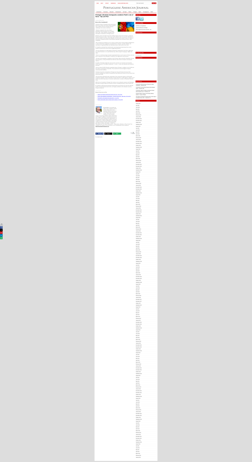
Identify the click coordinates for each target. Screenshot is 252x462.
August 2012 (138, 421)
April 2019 (138, 270)
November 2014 (139, 369)
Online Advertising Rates (123, 3)
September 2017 (139, 305)
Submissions (113, 3)
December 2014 (139, 367)
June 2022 (138, 198)
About (102, 3)
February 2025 (138, 137)
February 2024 (138, 160)
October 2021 (138, 213)
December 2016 (139, 322)
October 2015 (138, 348)
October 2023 (138, 168)
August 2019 (138, 263)
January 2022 (138, 208)
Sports (140, 11)
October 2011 (138, 440)
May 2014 (137, 381)
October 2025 (138, 122)
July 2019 (137, 265)
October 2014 (138, 371)
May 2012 (137, 426)
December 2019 (139, 255)
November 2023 (139, 166)
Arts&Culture (98, 11)
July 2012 (137, 423)
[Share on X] (1, 230)
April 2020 (138, 248)
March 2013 (138, 407)
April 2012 (138, 428)
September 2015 (139, 350)
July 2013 (137, 400)
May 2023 (137, 177)
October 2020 (138, 236)
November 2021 (139, 211)
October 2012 (138, 417)
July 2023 (137, 173)
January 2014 (138, 388)
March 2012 (138, 430)
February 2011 (138, 455)
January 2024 (138, 162)
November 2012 (139, 415)
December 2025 (139, 118)
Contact (107, 3)
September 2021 (139, 215)
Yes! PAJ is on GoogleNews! (141, 25)
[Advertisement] (146, 42)
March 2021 (138, 227)
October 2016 (138, 326)
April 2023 (138, 179)
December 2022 (139, 187)
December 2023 (139, 164)
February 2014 (138, 386)
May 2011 (137, 449)
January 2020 (138, 253)
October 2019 (138, 259)
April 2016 (138, 337)
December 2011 (139, 436)
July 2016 (137, 331)
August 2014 (138, 375)
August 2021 (138, 217)
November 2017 (139, 301)
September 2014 (139, 373)
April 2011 (137, 451)
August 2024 (138, 149)
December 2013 (139, 390)
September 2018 (139, 282)
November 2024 (139, 143)
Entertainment (118, 11)
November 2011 (139, 438)
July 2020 (137, 242)
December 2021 (139, 210)
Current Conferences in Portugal (141, 27)
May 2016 (137, 335)
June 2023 (138, 175)
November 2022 (139, 189)
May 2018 (137, 289)
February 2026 (138, 114)
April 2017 (138, 314)
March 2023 (138, 181)
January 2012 (138, 434)
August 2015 (138, 352)
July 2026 (137, 105)
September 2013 (139, 396)
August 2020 (138, 240)
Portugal (135, 11)
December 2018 (139, 276)
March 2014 (138, 385)
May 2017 (137, 312)
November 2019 (139, 257)
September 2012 (139, 419)
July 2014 (137, 377)
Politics (130, 11)
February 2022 (138, 206)
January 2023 (138, 185)
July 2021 (137, 219)
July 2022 (137, 196)
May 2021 (137, 223)
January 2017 (138, 320)
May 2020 (137, 246)
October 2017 (138, 303)
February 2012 (138, 432)
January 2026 (138, 116)
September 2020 (139, 238)
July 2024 (137, 151)
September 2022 (139, 192)
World (152, 11)
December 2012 (139, 413)
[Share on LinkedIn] (1, 235)
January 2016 (138, 343)
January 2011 (138, 457)
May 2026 (137, 109)
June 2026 (138, 107)
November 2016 (139, 324)
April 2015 (138, 360)
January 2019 (138, 274)
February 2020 (138, 251)
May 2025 (137, 132)
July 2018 (137, 286)
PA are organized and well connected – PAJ (143, 29)
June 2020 (138, 244)
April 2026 (138, 111)
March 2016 (138, 339)
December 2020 (139, 232)
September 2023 (139, 170)
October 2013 (138, 394)
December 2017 (139, 299)
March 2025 (138, 135)
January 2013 (138, 411)
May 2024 (137, 154)
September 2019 (139, 261)
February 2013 (138, 409)
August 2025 (138, 126)
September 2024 (139, 147)
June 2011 (138, 447)
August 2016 (138, 329)
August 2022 (138, 194)
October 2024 (138, 145)
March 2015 (138, 362)
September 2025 (139, 124)
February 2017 (138, 318)
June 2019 (138, 267)
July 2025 (137, 128)
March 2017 (138, 316)
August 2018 (138, 284)
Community (105, 11)
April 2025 (138, 133)
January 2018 (138, 297)
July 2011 (137, 445)
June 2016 (138, 333)
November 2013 (139, 392)
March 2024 (138, 158)
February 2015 (138, 364)
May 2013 (137, 404)
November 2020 (139, 234)
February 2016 (138, 341)
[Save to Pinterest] (1, 232)
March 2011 (138, 453)
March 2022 (138, 204)
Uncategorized (146, 11)
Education (112, 11)
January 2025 (138, 139)
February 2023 (138, 183)
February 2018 (138, 295)
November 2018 (139, 278)
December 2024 (139, 141)
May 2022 (137, 200)
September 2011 (139, 442)
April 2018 (138, 291)
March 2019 (138, 272)
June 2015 (138, 356)
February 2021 (138, 229)
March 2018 (138, 293)
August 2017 (138, 307)
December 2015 (139, 345)
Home (97, 3)
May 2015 (137, 358)
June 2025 (138, 130)
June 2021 (138, 221)
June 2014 (138, 379)
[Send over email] (1, 238)
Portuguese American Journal (126, 8)
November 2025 (139, 120)
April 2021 (138, 225)
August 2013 (138, 398)
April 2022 (138, 202)
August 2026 (138, 103)
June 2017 (138, 310)
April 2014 (138, 383)
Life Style (125, 11)
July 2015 (137, 354)
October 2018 (138, 280)
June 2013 (138, 402)
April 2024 (138, 156)
